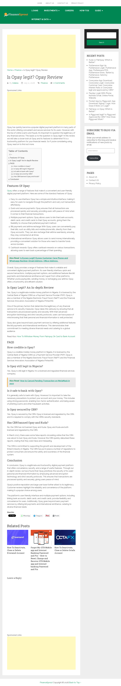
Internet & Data (40, 19)
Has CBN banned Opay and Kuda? (26, 176)
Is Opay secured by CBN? (23, 174)
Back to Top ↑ (75, 682)
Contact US (62, 3)
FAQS (12, 163)
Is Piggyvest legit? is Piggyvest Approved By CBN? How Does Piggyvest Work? (102, 116)
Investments (51, 10)
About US (50, 3)
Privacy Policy (77, 3)
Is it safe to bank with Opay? (24, 171)
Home (39, 3)
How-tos (84, 10)
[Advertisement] (41, 51)
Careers (69, 10)
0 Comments (59, 83)
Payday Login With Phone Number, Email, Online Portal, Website (101, 95)
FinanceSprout (46, 682)
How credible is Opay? (22, 166)
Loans (35, 10)
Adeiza (15, 83)
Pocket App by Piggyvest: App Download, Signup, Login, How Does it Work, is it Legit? (102, 103)
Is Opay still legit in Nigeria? (24, 169)
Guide (98, 10)
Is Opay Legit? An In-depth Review (24, 160)
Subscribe (93, 158)
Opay (9, 191)
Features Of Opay (17, 158)
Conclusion (14, 179)
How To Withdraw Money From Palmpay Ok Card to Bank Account (46, 336)
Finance (18, 70)
